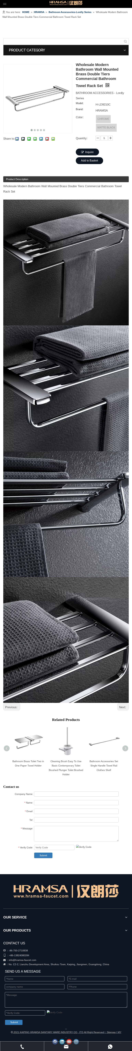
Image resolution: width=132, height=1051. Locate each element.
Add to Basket (89, 160)
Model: (79, 103)
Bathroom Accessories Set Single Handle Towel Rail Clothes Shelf (104, 765)
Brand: (79, 109)
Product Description (17, 179)
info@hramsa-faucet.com (22, 960)
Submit (43, 855)
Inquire (89, 152)
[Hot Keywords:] (125, 41)
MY (119, 1032)
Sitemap (111, 1032)
